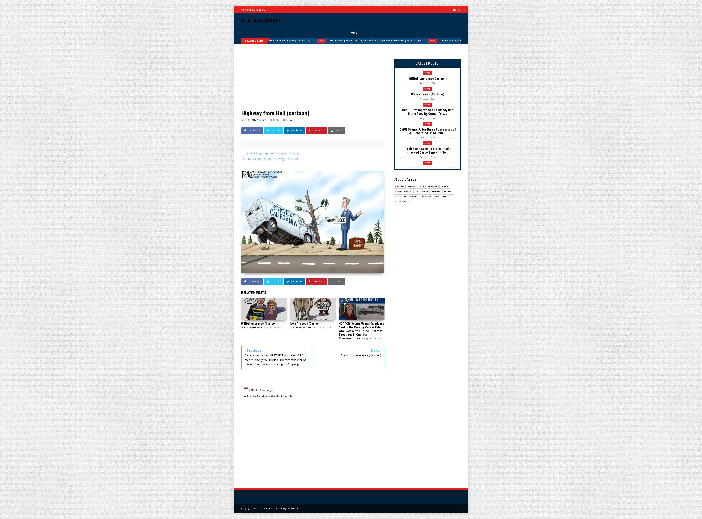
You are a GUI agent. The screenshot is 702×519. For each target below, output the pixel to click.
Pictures (426, 196)
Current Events (403, 191)
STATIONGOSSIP (260, 20)
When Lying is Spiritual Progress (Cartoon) (273, 153)
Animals (412, 186)
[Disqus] (312, 429)
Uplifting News (402, 201)
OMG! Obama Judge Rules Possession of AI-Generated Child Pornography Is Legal (283, 40)
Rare (437, 196)
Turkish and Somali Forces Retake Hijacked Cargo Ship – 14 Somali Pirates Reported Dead (399, 40)
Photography (411, 196)
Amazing (399, 186)
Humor (447, 191)
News (341, 40)
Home (457, 508)
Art (422, 186)
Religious (448, 196)
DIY (416, 191)
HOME (353, 32)
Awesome (432, 186)
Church (444, 186)
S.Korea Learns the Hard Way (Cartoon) (272, 159)
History (436, 191)
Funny (425, 191)
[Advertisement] (312, 77)
